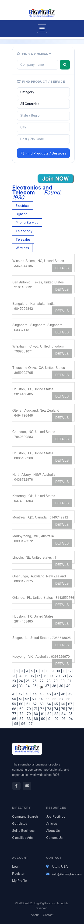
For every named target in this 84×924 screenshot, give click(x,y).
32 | (15, 686)
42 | (21, 694)
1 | (13, 671)
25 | (28, 681)
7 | (43, 671)
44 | (35, 694)
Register (18, 873)
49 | (71, 694)
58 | (69, 699)
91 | (50, 719)
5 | (32, 671)
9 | (53, 671)
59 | (15, 704)
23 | (15, 681)
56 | (55, 699)
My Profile (19, 880)
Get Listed (19, 823)
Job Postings (55, 816)
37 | (47, 686)
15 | (27, 676)
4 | (27, 671)
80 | (36, 714)
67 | (70, 704)
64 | (49, 704)
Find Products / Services (46, 153)
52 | (27, 699)
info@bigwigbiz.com (67, 874)
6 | (37, 671)
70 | (29, 709)
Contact (48, 915)
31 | (70, 681)
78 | (22, 714)
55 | (48, 699)
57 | (62, 699)
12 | (70, 671)
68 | (15, 709)
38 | (54, 686)
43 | (28, 694)
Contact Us (54, 837)
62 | (35, 704)
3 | (22, 671)
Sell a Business (23, 830)
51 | (21, 699)
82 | (49, 714)
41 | (15, 694)
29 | (56, 681)
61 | (28, 704)
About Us (53, 830)
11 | (64, 671)
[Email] (27, 786)
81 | (43, 714)
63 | (42, 704)
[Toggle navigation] (42, 28)
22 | (71, 676)
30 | (63, 681)
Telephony (24, 231)
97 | (31, 724)
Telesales (23, 239)
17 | (39, 676)
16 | (33, 676)
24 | (21, 681)
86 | (15, 719)
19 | (52, 676)
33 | (21, 686)
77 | (15, 714)
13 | (14, 676)
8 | (48, 671)
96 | (24, 724)
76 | (70, 709)
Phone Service (27, 222)
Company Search (25, 816)
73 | (49, 709)
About (35, 915)
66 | (63, 704)
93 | (64, 719)
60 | (21, 704)
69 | (22, 709)
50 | (15, 699)
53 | (34, 699)
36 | (41, 687)
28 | (49, 681)
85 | (71, 714)
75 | (63, 709)
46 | (49, 694)
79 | (29, 714)
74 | (56, 709)
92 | (57, 719)
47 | (56, 694)
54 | (41, 699)
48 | (63, 694)
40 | (69, 686)
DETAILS (62, 268)
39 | (61, 686)
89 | (36, 719)
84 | (64, 714)
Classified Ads (22, 837)
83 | (56, 714)
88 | (29, 719)
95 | (16, 724)
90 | (43, 719)
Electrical (22, 206)
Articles (51, 823)
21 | (65, 676)
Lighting (22, 214)
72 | (42, 709)
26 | (35, 681)
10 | (59, 671)
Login (16, 866)
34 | (28, 686)
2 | (17, 671)
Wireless (22, 248)
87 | (22, 719)
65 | (56, 704)
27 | (42, 681)
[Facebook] (16, 786)
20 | (58, 676)
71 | (36, 709)
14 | (20, 676)
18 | (45, 676)
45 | (42, 694)
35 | (35, 686)
